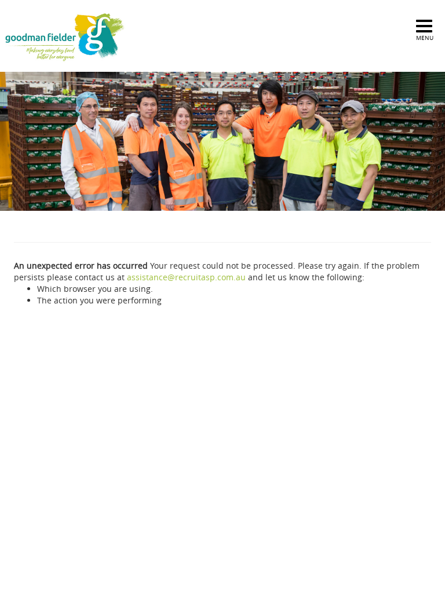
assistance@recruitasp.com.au (186, 277)
